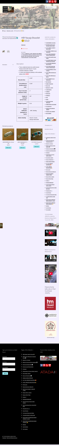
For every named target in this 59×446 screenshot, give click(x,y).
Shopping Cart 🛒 (34, 7)
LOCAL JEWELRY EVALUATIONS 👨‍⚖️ (9, 26)
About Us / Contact (26, 7)
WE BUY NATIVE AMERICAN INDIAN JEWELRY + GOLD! (50, 200)
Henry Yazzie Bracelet (28, 56)
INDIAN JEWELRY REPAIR (7, 22)
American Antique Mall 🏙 (50, 148)
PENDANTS (48, 95)
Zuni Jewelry (48, 209)
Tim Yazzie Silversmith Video (51, 194)
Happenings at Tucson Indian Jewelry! (50, 155)
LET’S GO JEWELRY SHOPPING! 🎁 (9, 17)
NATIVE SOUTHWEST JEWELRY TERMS (49, 174)
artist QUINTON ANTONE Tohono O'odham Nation (50, 67)
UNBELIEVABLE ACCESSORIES (51, 104)
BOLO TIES (48, 85)
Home (5, 30)
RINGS (47, 99)
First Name (4, 356)
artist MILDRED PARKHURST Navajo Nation (51, 64)
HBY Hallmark (25, 54)
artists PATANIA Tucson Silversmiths (50, 79)
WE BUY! (19, 17)
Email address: (5, 367)
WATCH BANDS (48, 113)
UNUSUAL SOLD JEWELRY (37, 53)
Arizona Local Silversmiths (51, 150)
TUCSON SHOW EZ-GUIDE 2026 (29, 17)
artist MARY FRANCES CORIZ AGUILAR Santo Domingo (51, 61)
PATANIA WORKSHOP (49, 182)
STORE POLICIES (21, 26)
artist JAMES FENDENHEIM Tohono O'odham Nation (50, 55)
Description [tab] (4, 64)
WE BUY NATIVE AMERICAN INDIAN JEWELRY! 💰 (50, 203)
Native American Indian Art (51, 171)
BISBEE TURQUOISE (49, 83)
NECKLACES (48, 93)
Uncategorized (48, 106)
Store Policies (48, 192)
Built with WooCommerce (12, 437)
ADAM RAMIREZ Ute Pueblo (50, 42)
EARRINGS (48, 91)
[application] (51, 258)
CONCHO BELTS (49, 89)
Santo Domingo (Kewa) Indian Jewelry (50, 185)
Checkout (40, 7)
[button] (17, 38)
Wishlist (47, 205)
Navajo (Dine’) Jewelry (50, 176)
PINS (47, 97)
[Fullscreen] (55, 260)
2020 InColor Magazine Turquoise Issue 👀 (50, 141)
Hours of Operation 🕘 (50, 159)
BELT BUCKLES (48, 81)
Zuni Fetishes (48, 207)
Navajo (31, 119)
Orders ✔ (47, 180)
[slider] (50, 260)
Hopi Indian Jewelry (49, 157)
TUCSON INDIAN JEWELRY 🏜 (20, 22)
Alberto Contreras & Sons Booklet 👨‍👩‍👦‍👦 (30, 362)
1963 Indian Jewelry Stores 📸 (29, 354)
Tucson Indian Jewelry (32, 57)
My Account (48, 169)
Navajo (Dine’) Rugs (49, 178)
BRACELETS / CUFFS (10, 30)
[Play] (46, 260)
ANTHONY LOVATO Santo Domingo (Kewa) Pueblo (50, 45)
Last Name (4, 362)
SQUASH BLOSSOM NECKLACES (49, 102)
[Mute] (54, 260)
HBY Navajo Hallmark (32, 54)
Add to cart (8, 147)
